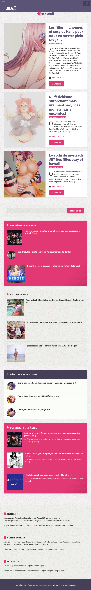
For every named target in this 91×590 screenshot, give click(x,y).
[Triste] (8, 388)
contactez (16, 549)
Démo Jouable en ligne (23, 374)
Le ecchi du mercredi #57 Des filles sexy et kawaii (66, 159)
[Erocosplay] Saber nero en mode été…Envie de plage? (52, 345)
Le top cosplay (19, 294)
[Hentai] (8, 401)
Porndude (8, 571)
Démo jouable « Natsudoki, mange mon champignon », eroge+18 (47, 382)
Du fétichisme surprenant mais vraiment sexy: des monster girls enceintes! (64, 105)
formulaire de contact (57, 542)
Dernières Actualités (23, 225)
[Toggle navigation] (3, 2)
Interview (60, 78)
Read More (56, 84)
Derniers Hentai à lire (23, 427)
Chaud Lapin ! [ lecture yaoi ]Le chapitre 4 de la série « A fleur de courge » (54, 454)
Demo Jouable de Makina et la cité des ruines (38, 396)
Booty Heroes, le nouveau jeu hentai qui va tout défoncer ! (53, 265)
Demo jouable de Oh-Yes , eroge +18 (34, 409)
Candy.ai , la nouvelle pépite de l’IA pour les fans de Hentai (44, 251)
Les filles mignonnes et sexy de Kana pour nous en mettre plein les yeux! (66, 33)
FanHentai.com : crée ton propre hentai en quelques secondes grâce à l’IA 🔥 (52, 232)
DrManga (7, 566)
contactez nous (30, 525)
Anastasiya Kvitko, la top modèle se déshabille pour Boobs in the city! (55, 301)
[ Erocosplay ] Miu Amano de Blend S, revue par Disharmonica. (54, 322)
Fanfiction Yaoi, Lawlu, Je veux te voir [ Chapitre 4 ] (48, 475)
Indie (53, 78)
